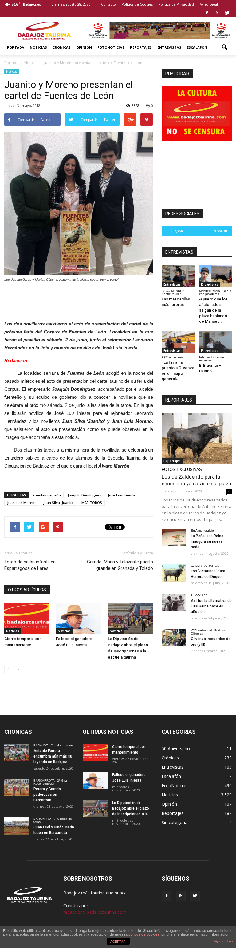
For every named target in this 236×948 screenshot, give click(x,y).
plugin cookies (223, 941)
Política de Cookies (137, 4)
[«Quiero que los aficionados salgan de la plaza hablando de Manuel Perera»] (215, 276)
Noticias (38, 47)
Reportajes (141, 47)
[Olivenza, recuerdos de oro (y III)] (174, 637)
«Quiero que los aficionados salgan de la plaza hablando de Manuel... (213, 310)
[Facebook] (206, 13)
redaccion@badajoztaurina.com (94, 912)
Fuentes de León (47, 495)
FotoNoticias (110, 47)
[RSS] (217, 13)
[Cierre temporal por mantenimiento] (26, 618)
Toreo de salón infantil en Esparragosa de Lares (30, 565)
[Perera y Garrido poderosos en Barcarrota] (16, 787)
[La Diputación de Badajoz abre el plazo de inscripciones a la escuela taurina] (130, 618)
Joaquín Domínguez (84, 495)
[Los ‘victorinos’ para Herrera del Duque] (174, 573)
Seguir (220, 231)
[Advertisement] (79, 299)
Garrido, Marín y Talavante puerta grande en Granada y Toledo (120, 565)
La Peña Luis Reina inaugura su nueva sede (207, 541)
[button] (224, 47)
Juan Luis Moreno (22, 502)
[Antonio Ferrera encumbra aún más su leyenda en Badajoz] (16, 752)
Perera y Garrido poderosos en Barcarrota (47, 794)
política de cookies (143, 934)
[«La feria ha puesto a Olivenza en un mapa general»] (178, 342)
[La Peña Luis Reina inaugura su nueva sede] (174, 537)
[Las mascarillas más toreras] (178, 276)
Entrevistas (169, 47)
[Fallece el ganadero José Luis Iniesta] (78, 618)
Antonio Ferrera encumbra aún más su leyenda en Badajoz (52, 756)
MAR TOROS (91, 502)
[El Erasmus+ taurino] (215, 342)
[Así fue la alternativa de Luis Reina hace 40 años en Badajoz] (174, 602)
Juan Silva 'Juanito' (59, 502)
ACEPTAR (118, 941)
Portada (15, 47)
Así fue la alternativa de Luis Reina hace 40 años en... (211, 606)
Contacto (108, 4)
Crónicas (62, 47)
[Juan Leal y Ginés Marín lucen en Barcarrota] (16, 826)
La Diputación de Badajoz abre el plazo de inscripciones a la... (131, 808)
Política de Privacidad (176, 4)
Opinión (84, 47)
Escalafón (197, 47)
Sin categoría (174, 822)
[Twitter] (227, 13)
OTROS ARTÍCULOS (27, 589)
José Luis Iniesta (121, 495)
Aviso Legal (209, 4)
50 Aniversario (176, 748)
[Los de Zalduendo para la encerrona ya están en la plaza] (197, 438)
